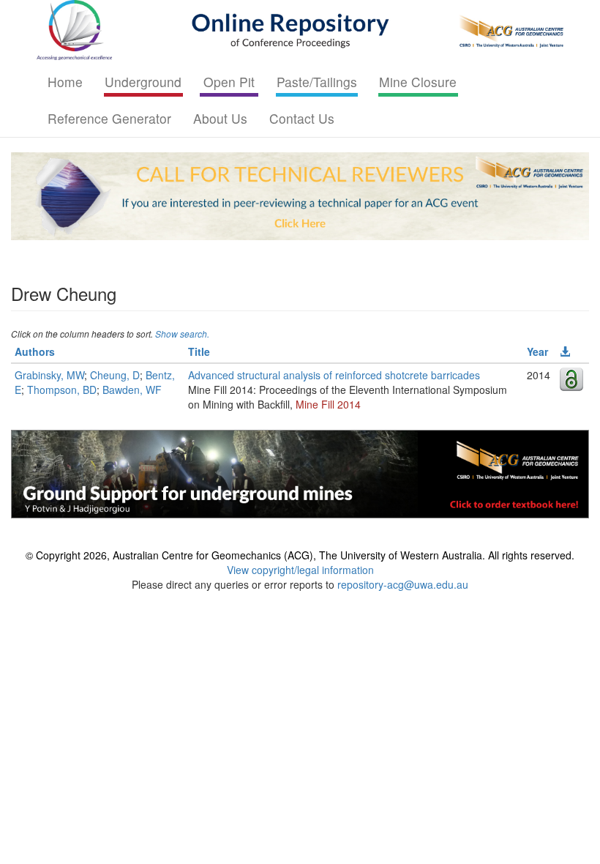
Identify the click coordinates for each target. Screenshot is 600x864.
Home (65, 81)
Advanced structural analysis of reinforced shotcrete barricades (334, 375)
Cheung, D (115, 375)
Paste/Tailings (317, 81)
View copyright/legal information (300, 569)
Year (537, 351)
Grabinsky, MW (49, 375)
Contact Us (301, 118)
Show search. (182, 333)
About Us (220, 118)
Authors (35, 351)
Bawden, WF (132, 389)
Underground (143, 81)
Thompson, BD (62, 389)
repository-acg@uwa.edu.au (402, 584)
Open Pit (229, 81)
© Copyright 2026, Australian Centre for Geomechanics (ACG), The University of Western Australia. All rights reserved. (300, 555)
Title (199, 351)
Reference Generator (109, 118)
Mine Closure (418, 81)
